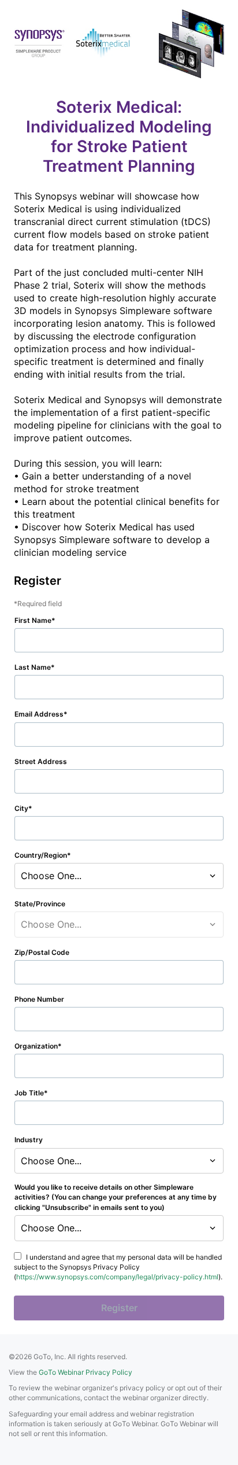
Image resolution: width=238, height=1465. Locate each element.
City (21, 808)
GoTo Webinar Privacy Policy (85, 1372)
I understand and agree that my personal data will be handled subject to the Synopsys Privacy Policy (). (118, 1267)
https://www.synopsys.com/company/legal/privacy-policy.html (117, 1276)
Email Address (39, 714)
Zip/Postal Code (41, 952)
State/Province (39, 903)
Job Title (29, 1092)
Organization (36, 1046)
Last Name (32, 667)
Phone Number (39, 999)
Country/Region (40, 855)
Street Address (40, 761)
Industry (28, 1139)
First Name (32, 620)
